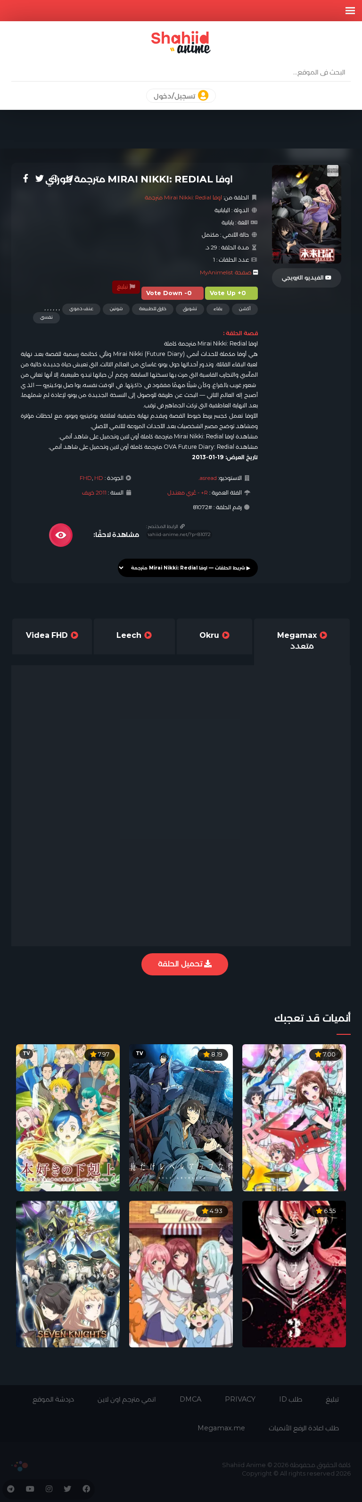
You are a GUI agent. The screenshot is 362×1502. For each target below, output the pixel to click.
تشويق (190, 308)
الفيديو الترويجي (303, 277)
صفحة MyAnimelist (226, 272)
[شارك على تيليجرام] (69, 178)
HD (98, 478)
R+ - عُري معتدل (187, 492)
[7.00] (294, 1117)
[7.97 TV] (68, 1117)
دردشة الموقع (53, 1399)
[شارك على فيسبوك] (26, 178)
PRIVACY (240, 1399)
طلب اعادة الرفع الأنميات (304, 1428)
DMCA (190, 1399)
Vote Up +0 (228, 293)
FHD (86, 478)
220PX (19, 1466)
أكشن (245, 308)
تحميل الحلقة (181, 963)
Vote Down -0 (169, 293)
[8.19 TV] (181, 1117)
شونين (116, 308)
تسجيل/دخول (175, 96)
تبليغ (123, 286)
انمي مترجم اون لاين (127, 1399)
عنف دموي (81, 308)
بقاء (218, 308)
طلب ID (290, 1399)
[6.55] (294, 1273)
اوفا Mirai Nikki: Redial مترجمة (183, 197)
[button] (350, 10)
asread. (207, 478)
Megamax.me (221, 1428)
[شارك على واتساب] (55, 178)
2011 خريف (94, 492)
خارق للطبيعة (152, 308)
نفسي (46, 317)
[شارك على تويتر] (39, 178)
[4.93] (181, 1273)
